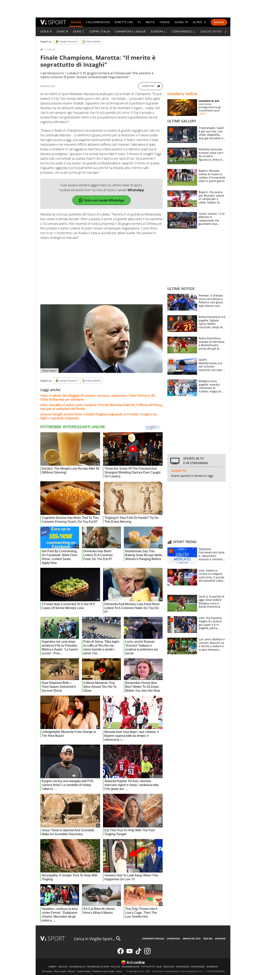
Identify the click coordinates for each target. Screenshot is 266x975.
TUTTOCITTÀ (148, 967)
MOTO (150, 22)
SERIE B (62, 31)
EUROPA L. (159, 31)
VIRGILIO (63, 967)
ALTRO (197, 22)
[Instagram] (147, 953)
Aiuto (119, 971)
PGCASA (115, 967)
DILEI (159, 967)
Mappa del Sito (192, 938)
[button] (225, 31)
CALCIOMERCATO (98, 22)
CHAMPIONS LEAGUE (130, 31)
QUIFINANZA (182, 967)
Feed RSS (207, 938)
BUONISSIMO (198, 967)
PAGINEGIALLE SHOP (98, 967)
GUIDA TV (181, 22)
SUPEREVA (212, 967)
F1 (139, 22)
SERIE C (79, 31)
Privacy (71, 971)
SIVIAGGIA (168, 967)
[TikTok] (138, 953)
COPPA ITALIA (99, 31)
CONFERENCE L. (184, 31)
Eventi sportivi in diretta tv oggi (192, 476)
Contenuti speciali (153, 938)
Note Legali (60, 971)
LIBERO (52, 967)
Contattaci (173, 938)
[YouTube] (129, 953)
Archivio (220, 938)
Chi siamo (47, 971)
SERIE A (46, 31)
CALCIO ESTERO (213, 31)
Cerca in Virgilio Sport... (94, 938)
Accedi (219, 22)
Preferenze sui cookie (103, 971)
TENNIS (164, 22)
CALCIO (76, 22)
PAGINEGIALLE (77, 967)
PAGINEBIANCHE (130, 967)
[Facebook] (120, 953)
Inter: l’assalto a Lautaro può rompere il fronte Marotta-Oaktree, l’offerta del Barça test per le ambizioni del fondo (101, 407)
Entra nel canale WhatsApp (104, 200)
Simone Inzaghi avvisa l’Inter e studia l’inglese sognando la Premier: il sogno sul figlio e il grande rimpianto (98, 416)
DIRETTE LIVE (124, 22)
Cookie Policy (84, 971)
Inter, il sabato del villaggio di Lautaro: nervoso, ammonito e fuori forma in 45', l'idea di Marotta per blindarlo (98, 397)
